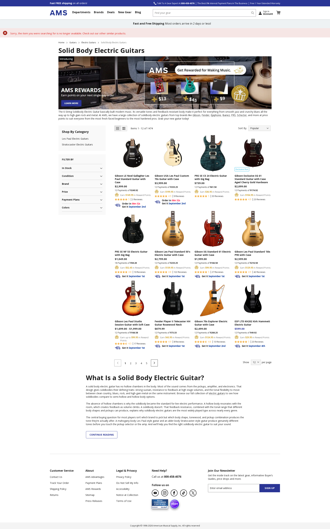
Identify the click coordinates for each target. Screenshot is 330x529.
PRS (233, 115)
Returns (54, 495)
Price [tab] (65, 191)
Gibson (196, 115)
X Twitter (193, 493)
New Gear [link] (124, 12)
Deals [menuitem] (111, 12)
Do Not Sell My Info (127, 483)
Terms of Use (123, 501)
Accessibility (122, 489)
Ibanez (226, 115)
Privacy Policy (123, 477)
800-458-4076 (172, 477)
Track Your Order (59, 483)
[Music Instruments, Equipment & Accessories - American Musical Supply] (58, 12)
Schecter (242, 115)
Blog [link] (138, 12)
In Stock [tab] (67, 168)
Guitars (72, 42)
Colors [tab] (65, 207)
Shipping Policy (58, 489)
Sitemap (90, 495)
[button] (278, 12)
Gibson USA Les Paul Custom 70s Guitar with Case (172, 177)
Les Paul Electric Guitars (75, 138)
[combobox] (204, 13)
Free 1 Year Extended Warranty (265, 3)
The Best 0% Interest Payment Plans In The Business (222, 3)
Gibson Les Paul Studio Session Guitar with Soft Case (132, 323)
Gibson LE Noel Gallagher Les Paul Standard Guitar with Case (132, 179)
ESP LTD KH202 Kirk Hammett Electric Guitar (252, 323)
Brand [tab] (65, 183)
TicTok (183, 493)
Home (61, 42)
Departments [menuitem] (81, 12)
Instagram (164, 493)
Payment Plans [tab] (71, 199)
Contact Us (56, 477)
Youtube (155, 493)
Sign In (268, 12)
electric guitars (217, 393)
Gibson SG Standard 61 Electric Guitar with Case (213, 253)
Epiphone (216, 115)
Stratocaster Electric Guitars (77, 144)
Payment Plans (93, 483)
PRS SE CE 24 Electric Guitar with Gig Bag (211, 177)
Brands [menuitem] (99, 12)
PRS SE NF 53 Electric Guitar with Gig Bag (131, 253)
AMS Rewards (93, 489)
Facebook (174, 493)
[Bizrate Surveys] (163, 507)
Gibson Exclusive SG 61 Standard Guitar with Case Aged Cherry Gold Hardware (251, 179)
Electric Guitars (88, 42)
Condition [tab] (68, 176)
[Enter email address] (237, 488)
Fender (205, 115)
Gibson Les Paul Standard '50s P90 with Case (252, 253)
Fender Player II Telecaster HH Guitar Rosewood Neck (172, 323)
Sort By (242, 128)
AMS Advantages (94, 477)
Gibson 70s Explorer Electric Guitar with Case (211, 323)
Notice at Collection (127, 495)
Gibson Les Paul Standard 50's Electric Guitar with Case (172, 253)
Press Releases (93, 501)
